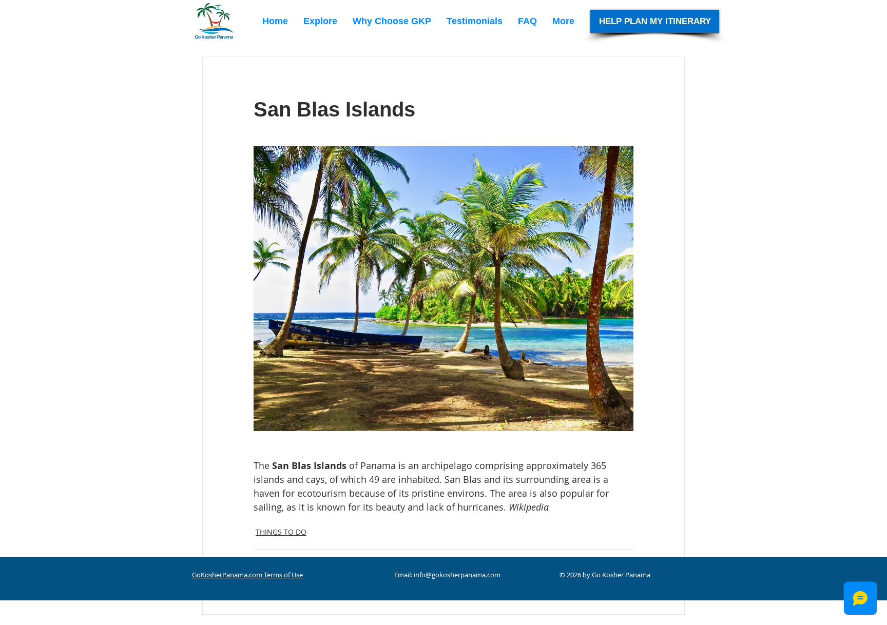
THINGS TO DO (281, 532)
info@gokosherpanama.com (457, 574)
